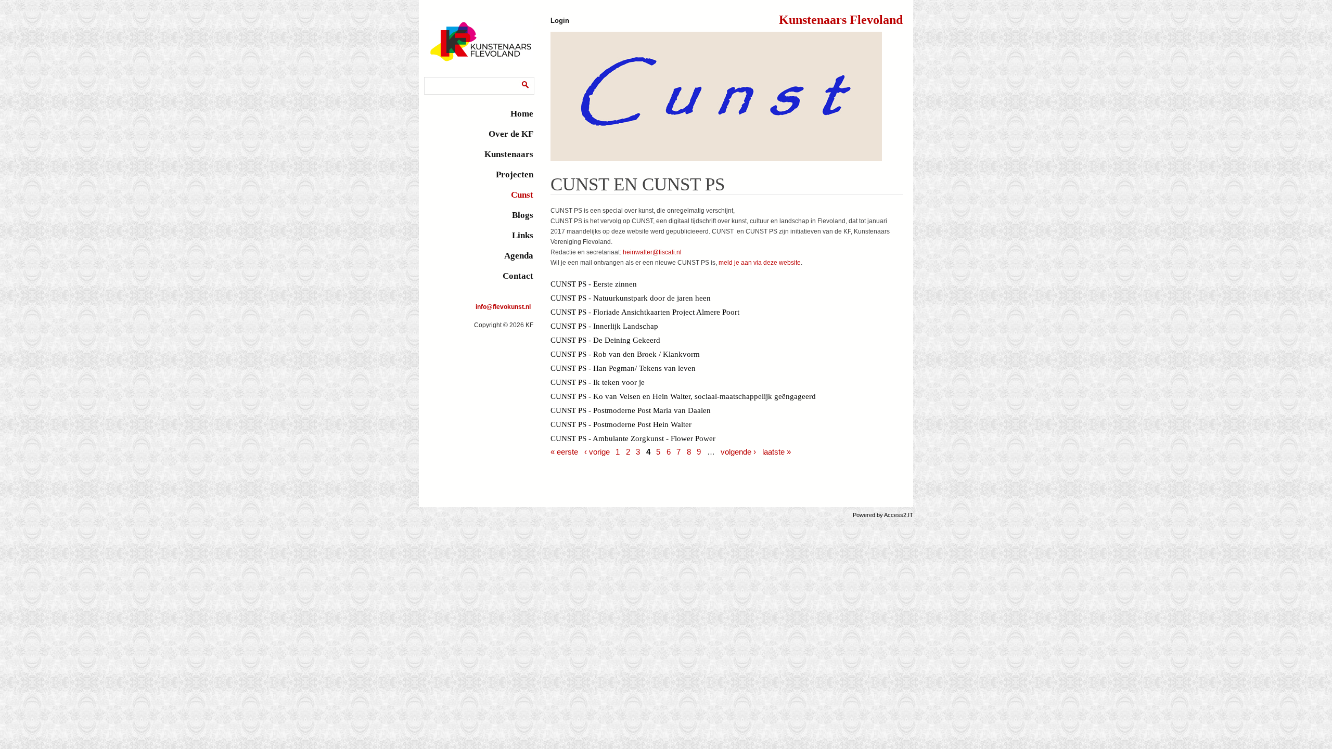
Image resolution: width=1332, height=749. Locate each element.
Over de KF (511, 134)
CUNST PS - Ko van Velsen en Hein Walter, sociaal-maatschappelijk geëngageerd (683, 396)
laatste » (776, 451)
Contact (518, 276)
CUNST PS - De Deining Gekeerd (605, 340)
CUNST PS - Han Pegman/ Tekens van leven (623, 368)
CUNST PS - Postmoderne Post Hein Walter (620, 424)
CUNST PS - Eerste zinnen (593, 284)
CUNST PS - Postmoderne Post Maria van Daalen (630, 410)
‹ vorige (597, 451)
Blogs (522, 215)
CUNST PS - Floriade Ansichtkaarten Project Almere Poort (644, 312)
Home (521, 114)
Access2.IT (898, 515)
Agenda (518, 256)
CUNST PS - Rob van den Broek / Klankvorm (625, 354)
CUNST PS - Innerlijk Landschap (604, 326)
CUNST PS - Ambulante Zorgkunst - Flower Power (632, 438)
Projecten (514, 174)
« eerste (564, 451)
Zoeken (437, 79)
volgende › (738, 451)
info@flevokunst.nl (503, 307)
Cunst (522, 195)
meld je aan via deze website (760, 262)
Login (559, 20)
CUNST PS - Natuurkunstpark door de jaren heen (630, 298)
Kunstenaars (508, 154)
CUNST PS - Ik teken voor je (597, 382)
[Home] (481, 60)
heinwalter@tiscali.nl (652, 252)
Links (522, 235)
